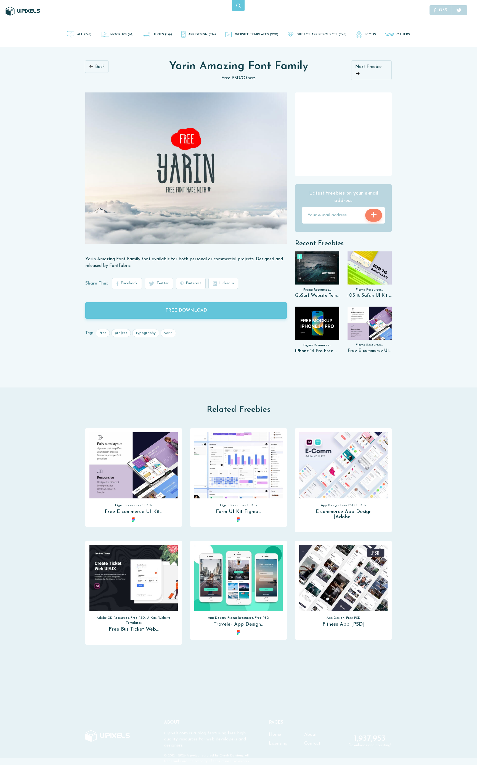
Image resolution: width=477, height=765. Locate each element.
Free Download (186, 310)
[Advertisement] (343, 133)
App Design (202, 34)
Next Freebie (368, 67)
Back (99, 67)
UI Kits (162, 34)
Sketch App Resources (321, 34)
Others (403, 34)
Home (275, 734)
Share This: (96, 283)
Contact (312, 743)
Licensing (278, 743)
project (121, 333)
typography (146, 333)
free (102, 333)
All (84, 34)
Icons (370, 34)
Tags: (89, 333)
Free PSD (230, 78)
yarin (168, 333)
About (310, 734)
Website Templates (256, 34)
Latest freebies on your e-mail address (343, 197)
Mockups (122, 34)
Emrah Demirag (231, 755)
